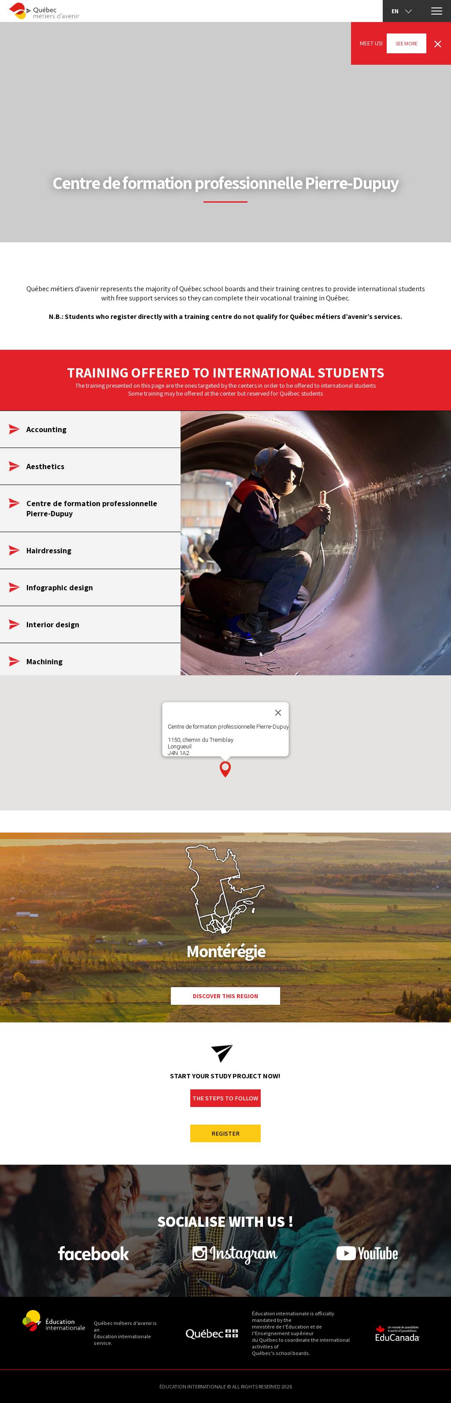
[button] (225, 769)
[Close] (278, 712)
